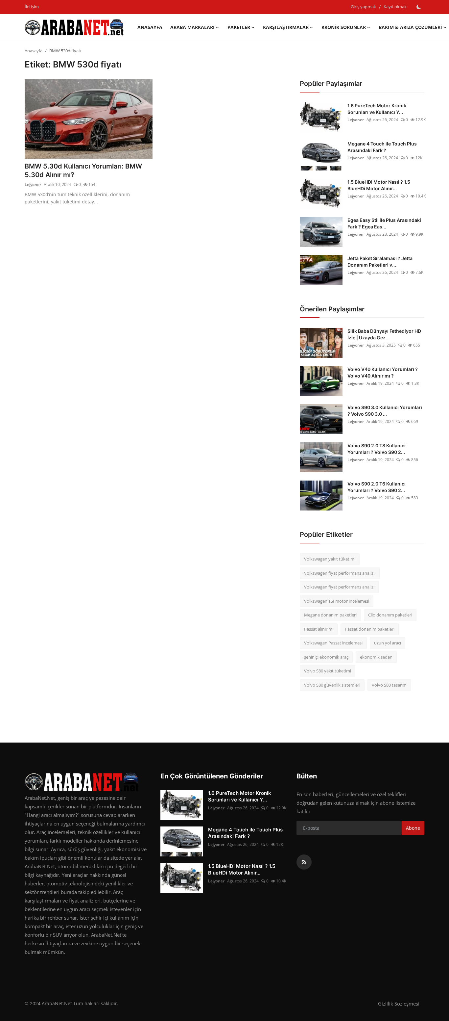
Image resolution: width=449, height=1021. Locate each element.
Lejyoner (33, 184)
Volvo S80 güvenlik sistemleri (332, 685)
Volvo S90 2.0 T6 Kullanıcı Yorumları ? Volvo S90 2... (376, 487)
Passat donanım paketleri (369, 629)
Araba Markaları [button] (192, 27)
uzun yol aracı (387, 643)
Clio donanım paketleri (390, 615)
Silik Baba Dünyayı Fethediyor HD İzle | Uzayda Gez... (384, 334)
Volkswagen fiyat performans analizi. (339, 573)
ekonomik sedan (376, 657)
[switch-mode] (418, 7)
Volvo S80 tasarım (389, 685)
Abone (413, 828)
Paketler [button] (238, 27)
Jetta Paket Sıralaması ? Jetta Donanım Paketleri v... (380, 261)
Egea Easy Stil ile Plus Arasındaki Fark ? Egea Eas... (384, 223)
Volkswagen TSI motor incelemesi (336, 601)
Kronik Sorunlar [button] (343, 27)
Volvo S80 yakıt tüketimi (327, 671)
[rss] (304, 862)
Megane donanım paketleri (330, 615)
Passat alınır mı (318, 629)
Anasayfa (149, 27)
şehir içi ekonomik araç (326, 657)
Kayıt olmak (395, 7)
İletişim (32, 7)
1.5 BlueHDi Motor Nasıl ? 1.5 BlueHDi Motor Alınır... (378, 185)
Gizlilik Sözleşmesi (398, 1003)
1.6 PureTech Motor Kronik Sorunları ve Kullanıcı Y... (376, 109)
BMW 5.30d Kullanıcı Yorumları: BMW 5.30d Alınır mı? (83, 170)
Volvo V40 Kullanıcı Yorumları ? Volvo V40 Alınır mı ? (382, 372)
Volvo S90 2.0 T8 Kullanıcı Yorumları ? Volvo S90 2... (376, 449)
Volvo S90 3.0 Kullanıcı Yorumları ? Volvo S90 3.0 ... (384, 411)
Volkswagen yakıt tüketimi (329, 559)
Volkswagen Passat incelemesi (333, 643)
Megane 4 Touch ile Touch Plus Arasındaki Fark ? (382, 147)
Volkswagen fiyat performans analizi (339, 587)
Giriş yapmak (363, 7)
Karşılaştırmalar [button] (286, 27)
